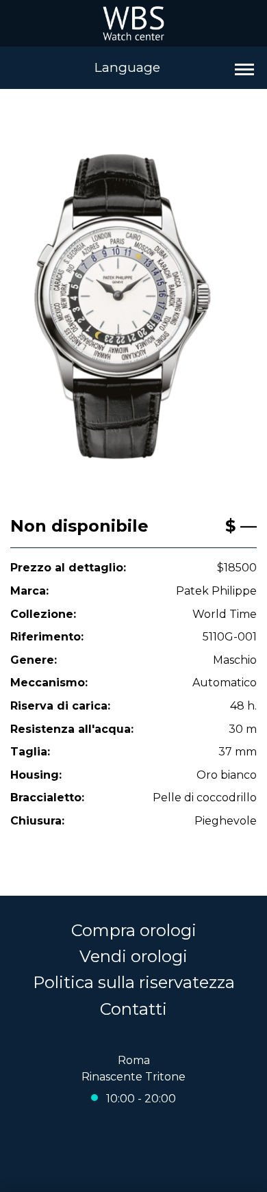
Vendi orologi (133, 956)
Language (127, 67)
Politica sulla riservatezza (134, 982)
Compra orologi (133, 930)
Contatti (133, 1009)
